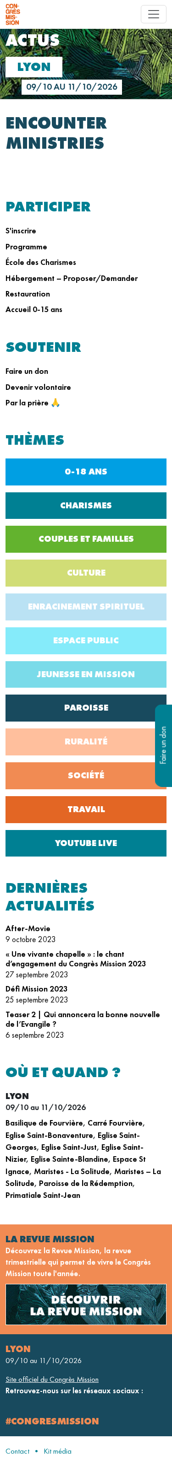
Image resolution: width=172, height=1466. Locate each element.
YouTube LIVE (86, 843)
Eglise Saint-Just (69, 1147)
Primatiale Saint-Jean (43, 1195)
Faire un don (27, 371)
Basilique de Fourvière (44, 1123)
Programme (26, 247)
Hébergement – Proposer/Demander (72, 278)
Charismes (86, 505)
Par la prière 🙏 (33, 403)
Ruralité (86, 741)
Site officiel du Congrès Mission (52, 1379)
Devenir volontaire (38, 387)
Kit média (58, 1451)
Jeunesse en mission (86, 674)
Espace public (86, 640)
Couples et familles (86, 538)
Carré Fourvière (115, 1123)
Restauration (28, 294)
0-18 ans (86, 471)
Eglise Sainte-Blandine (69, 1159)
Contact (17, 1451)
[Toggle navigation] (153, 14)
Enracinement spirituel (86, 606)
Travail (86, 809)
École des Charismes (41, 262)
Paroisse (86, 707)
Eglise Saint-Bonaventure (49, 1135)
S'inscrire (21, 231)
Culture (86, 572)
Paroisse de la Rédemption (86, 1183)
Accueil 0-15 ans (34, 309)
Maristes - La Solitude (72, 1171)
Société (86, 775)
